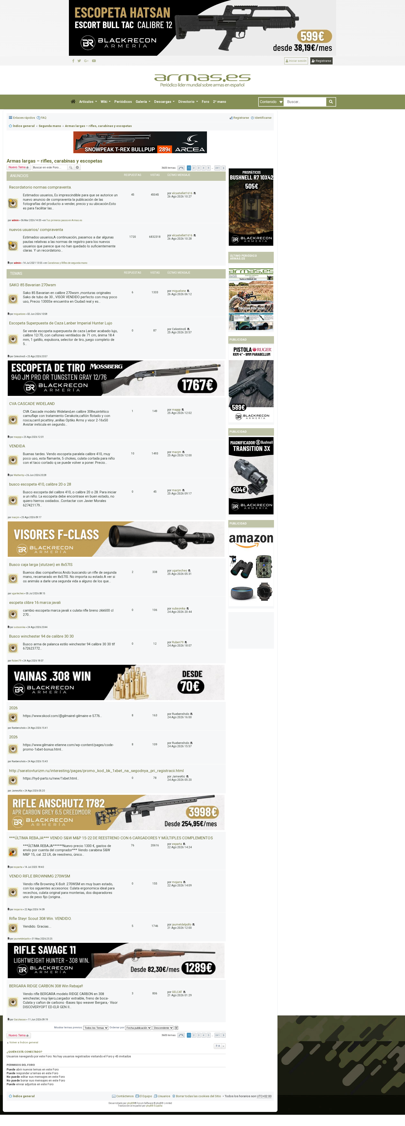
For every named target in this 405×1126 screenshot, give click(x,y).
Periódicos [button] (123, 102)
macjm (176, 452)
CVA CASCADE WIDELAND (32, 403)
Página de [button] (181, 168)
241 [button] (217, 168)
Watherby (19, 475)
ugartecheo (179, 570)
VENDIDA (17, 446)
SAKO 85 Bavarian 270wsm (32, 284)
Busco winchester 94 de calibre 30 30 (41, 636)
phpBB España (154, 1105)
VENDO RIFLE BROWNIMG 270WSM (39, 876)
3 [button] (198, 168)
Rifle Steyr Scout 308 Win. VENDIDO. (40, 918)
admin (17, 263)
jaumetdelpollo (181, 924)
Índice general (24, 1096)
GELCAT (177, 992)
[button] (73, 102)
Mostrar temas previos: (68, 1027)
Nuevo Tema (17, 1035)
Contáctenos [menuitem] (125, 1096)
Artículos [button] (86, 102)
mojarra (177, 882)
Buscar (70, 167)
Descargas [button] (163, 102)
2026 (13, 708)
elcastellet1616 (182, 193)
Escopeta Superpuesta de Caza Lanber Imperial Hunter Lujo (60, 323)
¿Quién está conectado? (24, 1051)
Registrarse (323, 61)
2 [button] (194, 168)
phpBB (131, 1103)
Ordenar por (117, 1027)
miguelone (179, 291)
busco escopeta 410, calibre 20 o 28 (40, 484)
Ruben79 (178, 642)
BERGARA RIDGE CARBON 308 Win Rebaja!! (46, 986)
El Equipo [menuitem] (145, 1096)
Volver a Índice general (23, 1042)
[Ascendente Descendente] (163, 1027)
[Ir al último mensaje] (194, 193)
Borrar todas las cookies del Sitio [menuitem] (198, 1096)
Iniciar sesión (297, 61)
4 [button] (203, 168)
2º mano (219, 102)
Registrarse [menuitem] (241, 117)
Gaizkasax (20, 1019)
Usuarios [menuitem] (164, 1096)
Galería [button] (142, 102)
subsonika (178, 608)
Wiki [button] (104, 102)
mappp (176, 409)
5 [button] (208, 168)
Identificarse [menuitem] (263, 117)
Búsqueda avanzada (77, 167)
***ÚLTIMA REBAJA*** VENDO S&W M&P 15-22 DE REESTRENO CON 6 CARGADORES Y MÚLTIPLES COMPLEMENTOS (111, 838)
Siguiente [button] (223, 168)
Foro (205, 102)
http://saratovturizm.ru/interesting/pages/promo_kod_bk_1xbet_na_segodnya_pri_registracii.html (96, 770)
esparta (177, 844)
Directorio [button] (186, 102)
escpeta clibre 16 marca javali (35, 602)
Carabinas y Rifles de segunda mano (67, 263)
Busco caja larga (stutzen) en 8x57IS (40, 564)
